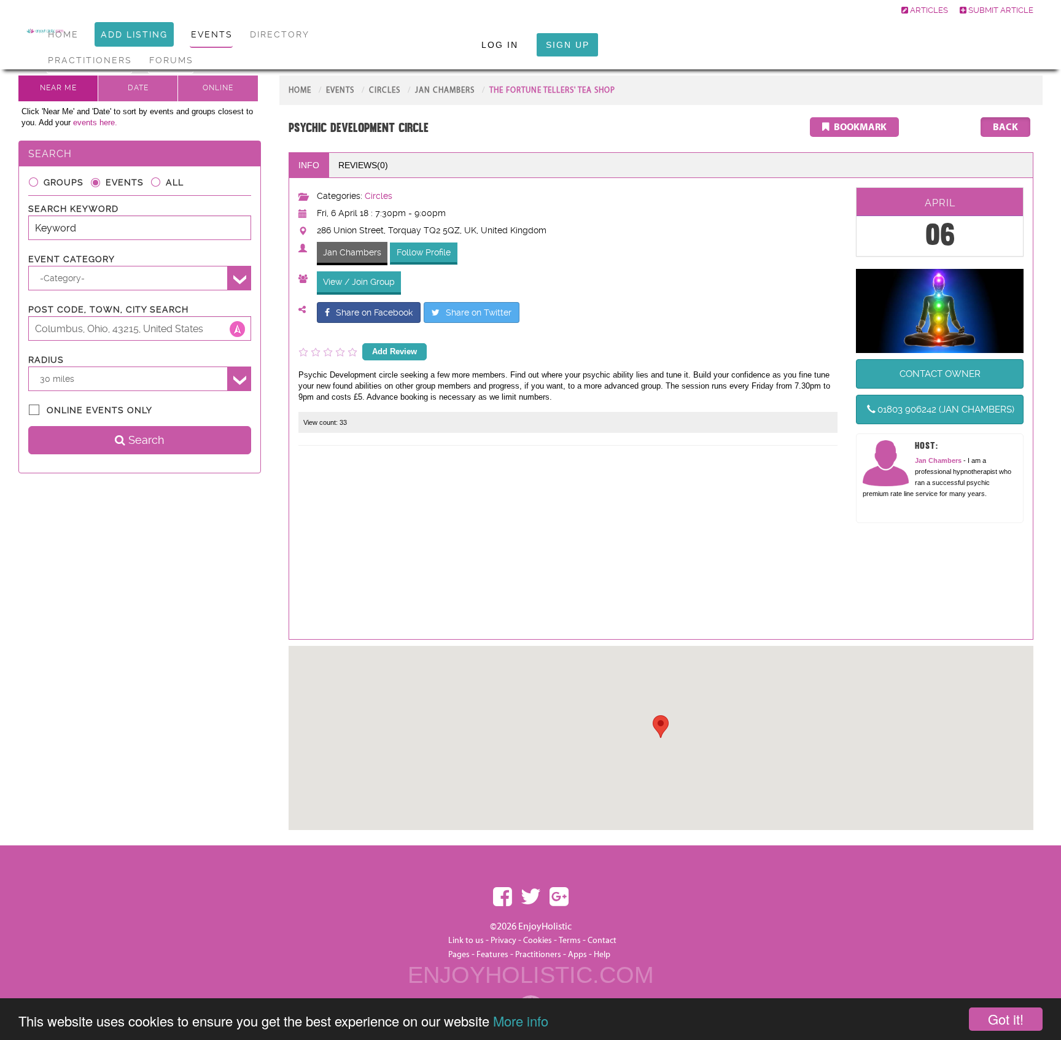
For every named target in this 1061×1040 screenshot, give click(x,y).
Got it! (1006, 1018)
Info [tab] (308, 165)
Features (492, 955)
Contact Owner (940, 373)
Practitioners (538, 955)
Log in (499, 45)
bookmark (859, 127)
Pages (459, 955)
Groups (64, 182)
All (175, 182)
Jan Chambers (445, 90)
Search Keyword (73, 209)
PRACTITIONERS (90, 60)
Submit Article (999, 10)
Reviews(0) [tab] (363, 165)
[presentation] (362, 165)
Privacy (503, 940)
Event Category (71, 259)
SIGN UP (567, 45)
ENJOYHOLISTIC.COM (531, 975)
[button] (661, 726)
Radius (46, 360)
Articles (928, 10)
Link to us (466, 940)
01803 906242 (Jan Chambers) (945, 409)
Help (602, 955)
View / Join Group (359, 282)
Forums (171, 60)
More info (520, 1020)
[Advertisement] (568, 544)
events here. (95, 122)
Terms (570, 940)
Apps (577, 955)
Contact (602, 940)
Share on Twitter (478, 312)
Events (125, 182)
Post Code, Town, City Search (108, 309)
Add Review (394, 351)
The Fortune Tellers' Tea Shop (552, 90)
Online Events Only (99, 410)
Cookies (538, 940)
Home (300, 90)
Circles (384, 90)
